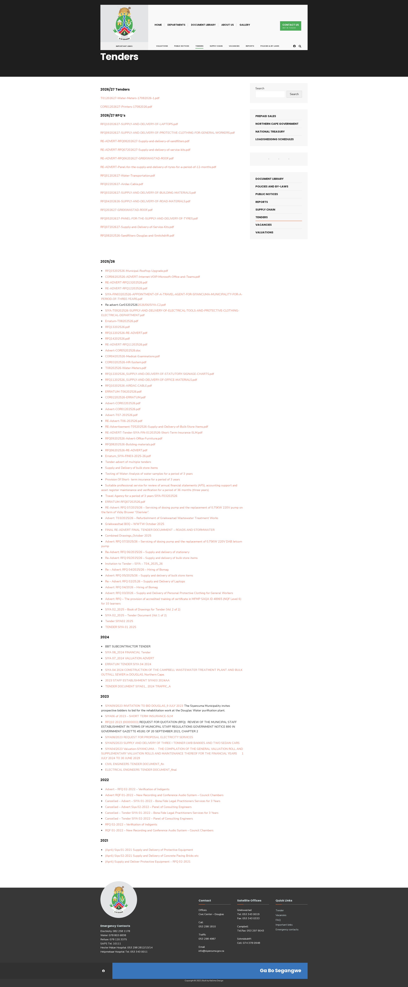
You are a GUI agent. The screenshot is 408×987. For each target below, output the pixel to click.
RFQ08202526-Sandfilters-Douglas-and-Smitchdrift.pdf (137, 235)
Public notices (181, 46)
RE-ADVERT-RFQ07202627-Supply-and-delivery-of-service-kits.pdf (145, 150)
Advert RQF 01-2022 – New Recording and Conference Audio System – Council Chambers (164, 795)
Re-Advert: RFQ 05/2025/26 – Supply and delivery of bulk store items (151, 558)
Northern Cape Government (277, 124)
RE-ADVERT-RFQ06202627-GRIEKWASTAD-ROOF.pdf (137, 158)
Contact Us (290, 26)
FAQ (278, 920)
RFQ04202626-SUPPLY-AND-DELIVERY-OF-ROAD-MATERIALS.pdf (145, 201)
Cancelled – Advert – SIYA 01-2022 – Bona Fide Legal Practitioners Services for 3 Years (162, 801)
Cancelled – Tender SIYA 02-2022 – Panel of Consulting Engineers (149, 818)
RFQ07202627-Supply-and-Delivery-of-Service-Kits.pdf (137, 227)
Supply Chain (216, 46)
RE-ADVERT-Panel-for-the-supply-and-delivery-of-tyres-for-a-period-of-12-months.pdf (158, 167)
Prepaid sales (265, 116)
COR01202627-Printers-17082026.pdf (126, 107)
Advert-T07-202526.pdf (121, 415)
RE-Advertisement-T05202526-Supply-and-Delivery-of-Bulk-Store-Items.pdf (156, 427)
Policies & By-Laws (269, 46)
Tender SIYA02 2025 (119, 621)
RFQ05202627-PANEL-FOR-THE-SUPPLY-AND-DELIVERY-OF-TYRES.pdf (149, 218)
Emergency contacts (287, 929)
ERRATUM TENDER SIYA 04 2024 (128, 664)
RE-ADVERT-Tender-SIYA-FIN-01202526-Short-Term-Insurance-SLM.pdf (153, 432)
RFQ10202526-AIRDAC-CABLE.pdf (128, 386)
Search (259, 88)
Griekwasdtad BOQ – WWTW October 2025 (134, 524)
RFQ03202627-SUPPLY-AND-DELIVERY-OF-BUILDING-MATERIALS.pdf (148, 193)
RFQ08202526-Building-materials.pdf (130, 444)
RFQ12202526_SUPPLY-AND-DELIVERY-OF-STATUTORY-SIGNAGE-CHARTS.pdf (159, 374)
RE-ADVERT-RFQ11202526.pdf (126, 344)
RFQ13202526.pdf (117, 327)
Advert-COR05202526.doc (123, 350)
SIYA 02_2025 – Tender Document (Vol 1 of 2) (136, 615)
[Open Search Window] (300, 46)
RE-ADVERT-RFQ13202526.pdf (126, 282)
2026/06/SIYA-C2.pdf (152, 305)
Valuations (162, 46)
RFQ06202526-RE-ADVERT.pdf (126, 450)
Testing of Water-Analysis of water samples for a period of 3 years (149, 474)
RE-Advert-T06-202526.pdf (123, 421)
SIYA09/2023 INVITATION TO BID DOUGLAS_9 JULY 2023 (144, 706)
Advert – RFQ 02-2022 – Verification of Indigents (137, 789)
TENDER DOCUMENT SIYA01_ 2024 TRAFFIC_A (138, 686)
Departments (176, 24)
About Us (227, 24)
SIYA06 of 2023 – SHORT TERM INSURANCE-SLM (139, 716)
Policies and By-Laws (271, 186)
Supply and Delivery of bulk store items (131, 468)
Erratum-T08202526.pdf (121, 321)
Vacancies (234, 46)
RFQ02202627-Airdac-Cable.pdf (121, 184)
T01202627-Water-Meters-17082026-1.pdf (129, 98)
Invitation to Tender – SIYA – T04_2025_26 (134, 564)
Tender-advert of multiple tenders (128, 462)
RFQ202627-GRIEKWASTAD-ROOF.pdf (126, 210)
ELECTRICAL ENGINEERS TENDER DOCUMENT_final (141, 770)
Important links (284, 925)
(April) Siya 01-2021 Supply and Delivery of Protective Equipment (149, 850)
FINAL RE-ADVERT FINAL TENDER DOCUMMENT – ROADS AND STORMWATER (160, 530)
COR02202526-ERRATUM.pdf (125, 397)
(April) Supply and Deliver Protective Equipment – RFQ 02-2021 (148, 862)
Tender (280, 910)
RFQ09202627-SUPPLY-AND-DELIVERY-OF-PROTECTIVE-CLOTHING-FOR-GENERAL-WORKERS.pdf (167, 133)
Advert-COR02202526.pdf (122, 403)
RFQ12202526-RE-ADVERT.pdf (126, 333)
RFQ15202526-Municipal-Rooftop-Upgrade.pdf (136, 271)
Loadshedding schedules (274, 139)
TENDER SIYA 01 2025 (120, 627)
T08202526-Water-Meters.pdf (125, 368)
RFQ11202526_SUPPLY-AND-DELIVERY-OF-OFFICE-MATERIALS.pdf (151, 380)
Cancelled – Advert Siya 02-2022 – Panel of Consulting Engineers (148, 807)
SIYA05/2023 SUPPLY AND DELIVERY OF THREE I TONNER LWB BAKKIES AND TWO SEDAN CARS (172, 743)
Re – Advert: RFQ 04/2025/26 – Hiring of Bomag (137, 569)
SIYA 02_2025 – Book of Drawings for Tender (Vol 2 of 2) (142, 609)
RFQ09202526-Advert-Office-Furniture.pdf (133, 438)
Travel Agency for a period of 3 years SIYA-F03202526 (141, 496)
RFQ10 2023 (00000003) (122, 722)
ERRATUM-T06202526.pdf (123, 391)
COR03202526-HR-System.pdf (125, 362)
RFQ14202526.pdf (117, 339)
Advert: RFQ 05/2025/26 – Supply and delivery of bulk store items (149, 575)
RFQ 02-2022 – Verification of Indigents (131, 824)
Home (158, 24)
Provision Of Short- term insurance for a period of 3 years (142, 479)
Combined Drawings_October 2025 (128, 536)
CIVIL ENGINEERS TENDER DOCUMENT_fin (134, 764)
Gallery (245, 24)
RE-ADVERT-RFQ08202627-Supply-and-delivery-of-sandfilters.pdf (144, 141)
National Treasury (270, 132)
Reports (250, 46)
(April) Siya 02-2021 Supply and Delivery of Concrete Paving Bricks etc (152, 856)
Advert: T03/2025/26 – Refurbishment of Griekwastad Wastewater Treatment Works (161, 518)
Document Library (203, 24)
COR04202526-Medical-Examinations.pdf (132, 356)
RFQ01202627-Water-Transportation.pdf (127, 176)
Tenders (199, 46)
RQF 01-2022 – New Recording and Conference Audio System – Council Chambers (159, 830)
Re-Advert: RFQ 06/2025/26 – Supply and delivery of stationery (147, 552)
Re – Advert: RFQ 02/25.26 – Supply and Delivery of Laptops (145, 581)
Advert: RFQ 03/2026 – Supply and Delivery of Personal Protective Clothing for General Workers (169, 593)
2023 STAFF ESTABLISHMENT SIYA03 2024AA (137, 680)
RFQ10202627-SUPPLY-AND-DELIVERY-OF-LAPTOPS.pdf (139, 124)
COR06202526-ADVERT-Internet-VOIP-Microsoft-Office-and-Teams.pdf (152, 277)
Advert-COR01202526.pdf (122, 409)
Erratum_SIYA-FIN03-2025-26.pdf (128, 456)
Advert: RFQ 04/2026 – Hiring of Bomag (131, 587)
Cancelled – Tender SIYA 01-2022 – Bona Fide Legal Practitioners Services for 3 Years (161, 813)
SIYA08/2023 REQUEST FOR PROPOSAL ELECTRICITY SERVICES (149, 737)
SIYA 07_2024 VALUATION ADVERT (129, 658)
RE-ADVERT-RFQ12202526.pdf (126, 288)
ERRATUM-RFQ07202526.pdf (125, 502)
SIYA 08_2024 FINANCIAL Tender (128, 652)
